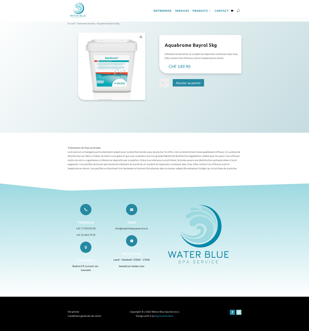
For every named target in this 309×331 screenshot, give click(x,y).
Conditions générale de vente (84, 315)
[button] (141, 37)
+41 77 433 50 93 (85, 228)
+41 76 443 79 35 (85, 234)
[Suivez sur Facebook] (232, 312)
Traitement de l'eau (85, 23)
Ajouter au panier (188, 83)
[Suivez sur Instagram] (238, 312)
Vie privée (73, 311)
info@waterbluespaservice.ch (131, 228)
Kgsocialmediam (164, 315)
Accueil (71, 23)
